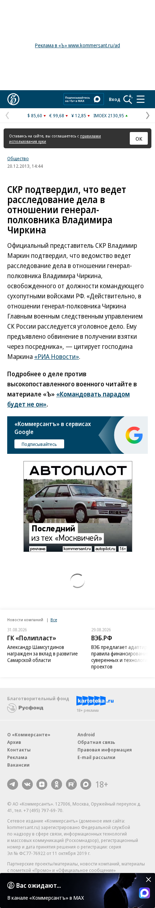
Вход (114, 99)
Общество (18, 158)
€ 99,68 (56, 115)
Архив (14, 742)
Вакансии (18, 765)
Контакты (19, 749)
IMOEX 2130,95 (108, 115)
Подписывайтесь (39, 444)
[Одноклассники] (56, 784)
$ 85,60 (34, 115)
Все (53, 619)
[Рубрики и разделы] (140, 99)
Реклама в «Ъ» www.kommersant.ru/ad (77, 45)
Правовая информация (105, 749)
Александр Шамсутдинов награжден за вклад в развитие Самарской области (42, 653)
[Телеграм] (12, 784)
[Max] (85, 784)
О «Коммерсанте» (28, 734)
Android (86, 734)
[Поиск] (128, 99)
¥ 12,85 (78, 115)
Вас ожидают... (38, 885)
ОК (139, 138)
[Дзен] (41, 784)
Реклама (17, 757)
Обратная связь (96, 742)
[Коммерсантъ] (13, 99)
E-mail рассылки (96, 757)
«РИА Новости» (56, 356)
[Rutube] (71, 784)
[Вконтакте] (27, 784)
